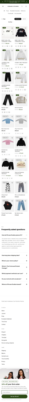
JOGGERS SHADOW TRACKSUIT (6, 85)
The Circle (4, 321)
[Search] (22, 6)
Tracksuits (10, 13)
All (4, 11)
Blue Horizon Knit (5, 128)
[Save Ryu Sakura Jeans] (25, 201)
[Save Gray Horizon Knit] (25, 116)
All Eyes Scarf (5, 194)
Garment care (5, 356)
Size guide (4, 340)
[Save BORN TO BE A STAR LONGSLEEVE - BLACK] (25, 28)
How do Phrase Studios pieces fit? (12, 235)
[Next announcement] (26, 2)
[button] (26, 6)
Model (24, 19)
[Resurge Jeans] (8, 100)
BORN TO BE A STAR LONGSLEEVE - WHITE (6, 41)
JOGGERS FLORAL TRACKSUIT (6, 63)
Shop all (3, 332)
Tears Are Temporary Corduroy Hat (19, 173)
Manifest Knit (4, 150)
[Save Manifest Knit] (12, 138)
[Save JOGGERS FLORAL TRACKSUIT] (12, 50)
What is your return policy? (10, 261)
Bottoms (23, 11)
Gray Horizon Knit (19, 128)
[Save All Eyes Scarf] (12, 183)
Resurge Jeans (5, 107)
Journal (3, 313)
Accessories (18, 13)
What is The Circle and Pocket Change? (11, 267)
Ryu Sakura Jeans (19, 213)
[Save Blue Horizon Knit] (12, 116)
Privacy (3, 361)
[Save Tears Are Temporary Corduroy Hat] (25, 160)
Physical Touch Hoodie (7, 213)
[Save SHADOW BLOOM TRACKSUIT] (12, 160)
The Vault (4, 337)
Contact (3, 324)
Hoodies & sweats (15, 11)
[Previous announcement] (2, 2)
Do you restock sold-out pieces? (11, 279)
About (3, 310)
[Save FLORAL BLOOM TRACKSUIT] (25, 73)
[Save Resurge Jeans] (12, 95)
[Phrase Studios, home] (13, 6)
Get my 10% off (15, 396)
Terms (3, 364)
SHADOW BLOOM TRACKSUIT (5, 173)
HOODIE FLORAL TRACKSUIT (21, 62)
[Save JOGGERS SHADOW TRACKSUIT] (12, 73)
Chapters (4, 334)
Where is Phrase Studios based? (11, 284)
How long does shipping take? (11, 255)
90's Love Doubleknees (20, 194)
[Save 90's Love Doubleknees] (25, 183)
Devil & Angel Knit (19, 107)
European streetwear (7, 319)
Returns (3, 353)
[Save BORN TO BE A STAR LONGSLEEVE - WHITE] (12, 28)
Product (17, 19)
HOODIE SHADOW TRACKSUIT (19, 150)
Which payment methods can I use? (12, 273)
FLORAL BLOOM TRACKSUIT (21, 85)
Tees (7, 11)
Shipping (4, 350)
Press (3, 316)
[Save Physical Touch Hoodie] (12, 201)
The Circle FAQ (5, 358)
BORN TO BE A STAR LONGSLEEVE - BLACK (20, 41)
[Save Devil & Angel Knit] (25, 95)
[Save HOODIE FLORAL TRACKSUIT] (25, 50)
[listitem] (3, 46)
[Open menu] (3, 6)
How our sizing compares (8, 343)
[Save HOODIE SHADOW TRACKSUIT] (25, 138)
